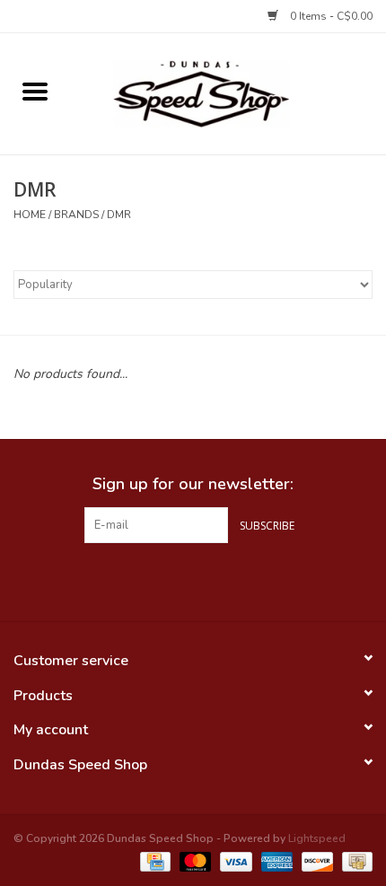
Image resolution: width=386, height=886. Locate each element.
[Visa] (234, 861)
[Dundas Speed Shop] (228, 92)
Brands (76, 214)
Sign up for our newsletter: (193, 484)
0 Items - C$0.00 (330, 16)
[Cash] (354, 861)
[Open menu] (35, 91)
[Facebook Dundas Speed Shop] (160, 580)
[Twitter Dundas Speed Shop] (193, 580)
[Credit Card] (153, 861)
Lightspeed (317, 838)
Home (29, 214)
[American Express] (275, 861)
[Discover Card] (315, 861)
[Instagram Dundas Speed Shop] (225, 580)
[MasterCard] (193, 861)
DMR (119, 214)
